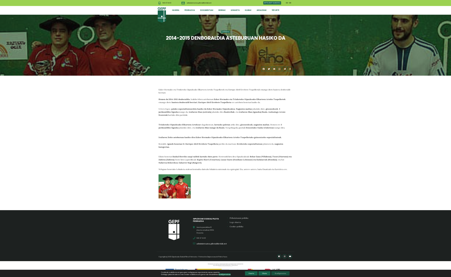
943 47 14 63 (166, 3)
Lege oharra (235, 222)
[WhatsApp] (279, 69)
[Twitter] (269, 69)
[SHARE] (290, 69)
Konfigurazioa (280, 273)
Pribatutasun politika (239, 218)
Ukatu (264, 273)
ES (290, 3)
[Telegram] (284, 69)
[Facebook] (263, 69)
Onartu (251, 273)
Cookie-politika (236, 226)
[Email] (274, 69)
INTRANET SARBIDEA (272, 3)
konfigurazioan (225, 274)
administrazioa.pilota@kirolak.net (199, 3)
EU (287, 3)
